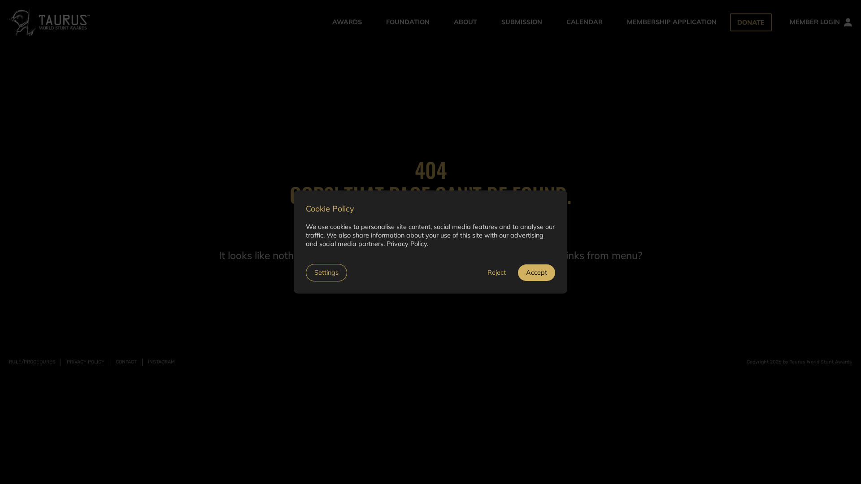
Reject (496, 272)
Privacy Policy (407, 244)
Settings (326, 272)
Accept (536, 272)
